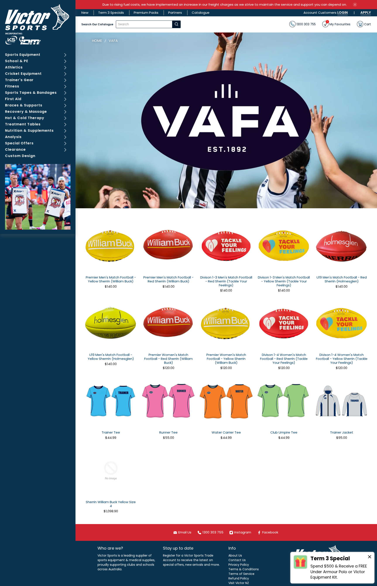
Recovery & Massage (26, 111)
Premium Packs (146, 12)
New (84, 12)
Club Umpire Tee (283, 432)
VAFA (113, 41)
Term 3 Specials (111, 12)
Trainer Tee (111, 432)
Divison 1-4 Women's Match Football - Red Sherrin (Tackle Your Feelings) (284, 358)
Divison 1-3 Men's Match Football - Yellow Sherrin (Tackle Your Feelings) (284, 281)
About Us (235, 555)
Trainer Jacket (341, 432)
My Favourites (338, 23)
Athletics (14, 67)
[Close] (369, 557)
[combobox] (144, 24)
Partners (175, 12)
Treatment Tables (23, 124)
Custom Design (20, 155)
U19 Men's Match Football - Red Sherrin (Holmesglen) (342, 279)
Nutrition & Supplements (29, 130)
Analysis (13, 136)
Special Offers (19, 143)
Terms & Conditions (243, 569)
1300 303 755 (306, 24)
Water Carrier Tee (226, 432)
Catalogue (200, 12)
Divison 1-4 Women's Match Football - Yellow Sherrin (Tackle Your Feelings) (341, 358)
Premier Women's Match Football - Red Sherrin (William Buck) (168, 358)
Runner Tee (168, 432)
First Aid (13, 98)
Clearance (15, 149)
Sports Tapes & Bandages (31, 92)
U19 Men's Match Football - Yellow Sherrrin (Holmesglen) (111, 356)
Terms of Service (241, 574)
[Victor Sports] (38, 24)
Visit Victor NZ (238, 583)
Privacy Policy (238, 564)
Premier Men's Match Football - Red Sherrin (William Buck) (168, 279)
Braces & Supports (23, 105)
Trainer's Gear (19, 79)
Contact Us (237, 560)
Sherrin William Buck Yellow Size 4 (111, 504)
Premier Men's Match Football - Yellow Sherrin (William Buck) (111, 279)
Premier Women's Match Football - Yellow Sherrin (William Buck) (226, 358)
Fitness (12, 86)
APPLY (365, 12)
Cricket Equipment (23, 73)
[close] (355, 4)
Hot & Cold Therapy (24, 117)
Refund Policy (238, 578)
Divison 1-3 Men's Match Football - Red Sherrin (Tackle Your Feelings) (226, 281)
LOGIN (342, 12)
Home (97, 41)
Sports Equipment (22, 54)
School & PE (16, 60)
